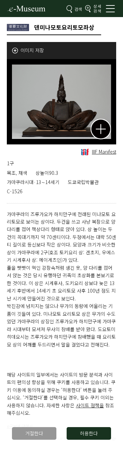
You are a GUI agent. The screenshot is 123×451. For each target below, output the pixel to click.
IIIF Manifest (104, 151)
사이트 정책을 (90, 405)
